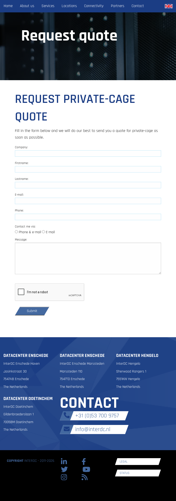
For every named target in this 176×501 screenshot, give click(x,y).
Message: (21, 240)
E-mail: (19, 195)
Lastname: (21, 179)
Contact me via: (25, 226)
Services (47, 5)
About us (27, 5)
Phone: (19, 210)
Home (8, 5)
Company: (21, 147)
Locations (69, 5)
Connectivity (94, 5)
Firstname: (21, 163)
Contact (138, 5)
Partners (117, 5)
